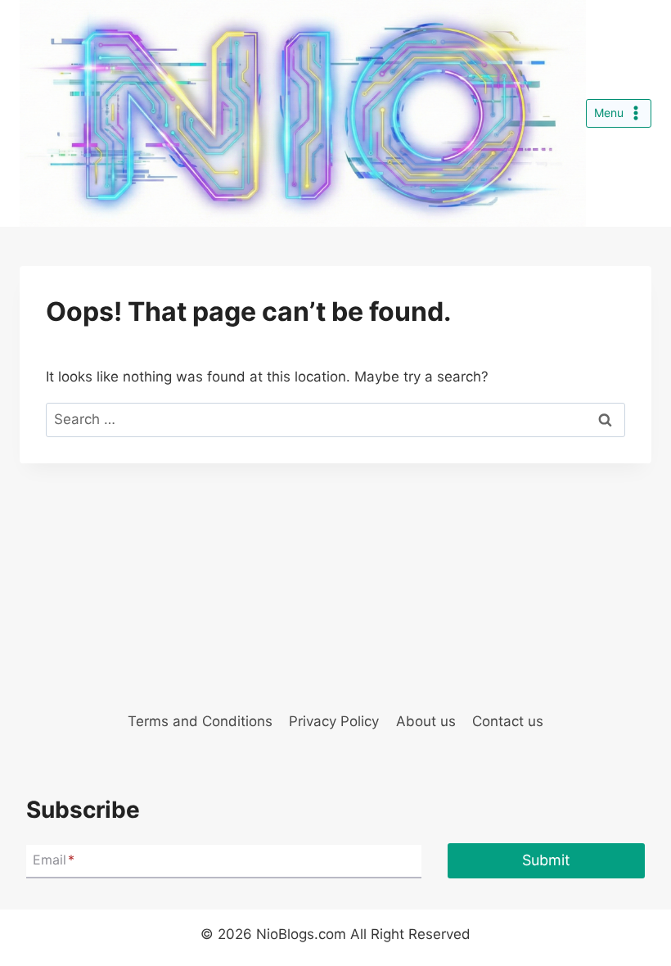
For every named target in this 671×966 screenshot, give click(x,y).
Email (53, 860)
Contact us (507, 721)
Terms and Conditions (200, 721)
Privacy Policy (334, 721)
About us (426, 721)
